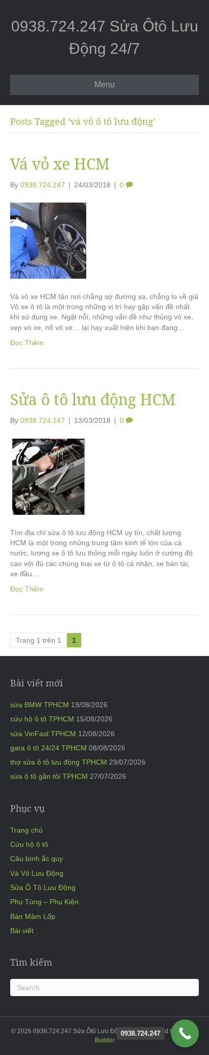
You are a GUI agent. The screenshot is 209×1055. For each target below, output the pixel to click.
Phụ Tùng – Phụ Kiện (44, 902)
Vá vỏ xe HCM (60, 163)
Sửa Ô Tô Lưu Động (43, 887)
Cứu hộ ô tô (29, 844)
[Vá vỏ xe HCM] (48, 240)
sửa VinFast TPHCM (43, 734)
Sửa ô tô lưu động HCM (93, 399)
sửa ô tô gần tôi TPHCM (49, 776)
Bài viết (21, 931)
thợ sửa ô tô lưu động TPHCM (58, 762)
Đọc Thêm (27, 343)
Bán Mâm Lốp (32, 916)
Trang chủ (26, 830)
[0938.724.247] (185, 1033)
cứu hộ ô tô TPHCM (42, 719)
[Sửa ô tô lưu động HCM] (48, 476)
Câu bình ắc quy (36, 858)
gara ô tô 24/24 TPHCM (48, 748)
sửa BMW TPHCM (39, 705)
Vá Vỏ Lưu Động (36, 873)
